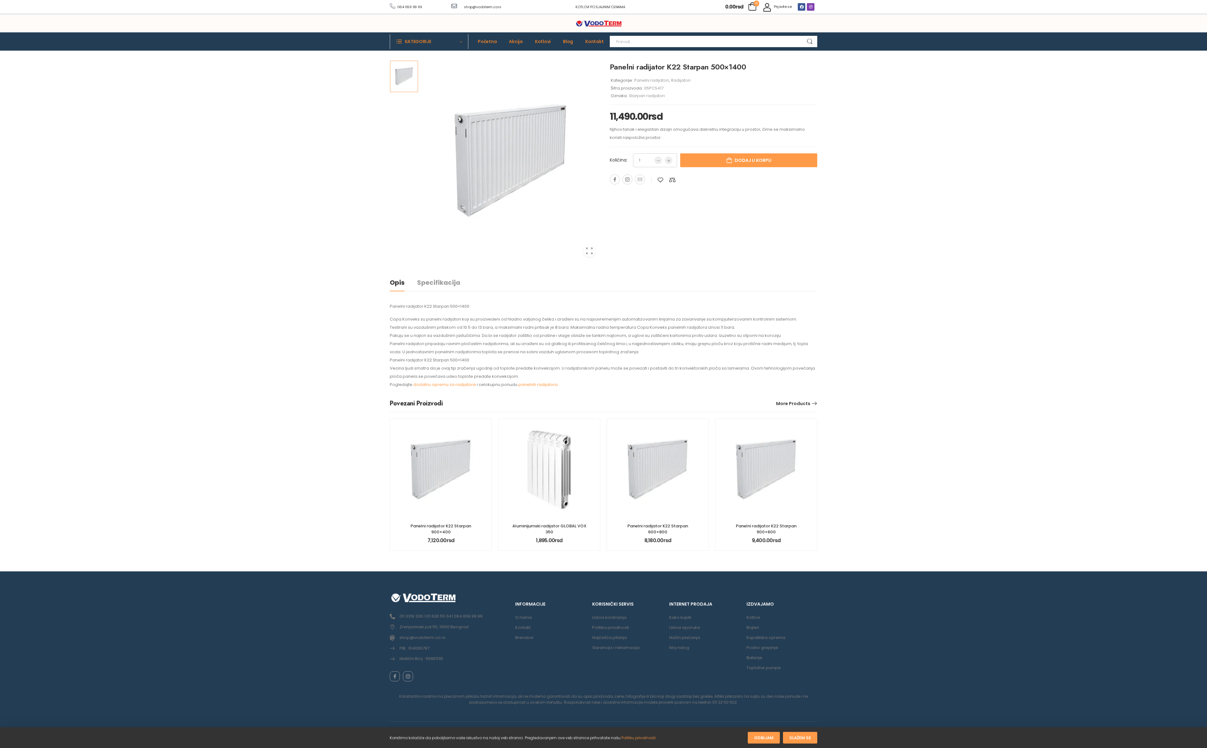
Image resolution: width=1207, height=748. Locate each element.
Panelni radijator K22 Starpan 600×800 (657, 529)
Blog (568, 41)
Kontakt (594, 41)
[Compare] (672, 180)
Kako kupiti (680, 617)
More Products (793, 403)
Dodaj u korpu (753, 160)
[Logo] (598, 23)
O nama (523, 617)
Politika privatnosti (610, 627)
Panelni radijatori (651, 80)
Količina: (618, 160)
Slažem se (800, 738)
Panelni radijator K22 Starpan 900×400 (441, 529)
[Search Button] (809, 41)
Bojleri (753, 627)
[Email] (640, 179)
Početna (487, 41)
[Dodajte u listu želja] (660, 180)
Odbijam (764, 738)
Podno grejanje (762, 648)
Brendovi (524, 638)
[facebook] (395, 676)
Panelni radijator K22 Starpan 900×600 (766, 529)
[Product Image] (510, 161)
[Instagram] (810, 7)
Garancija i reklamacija (616, 648)
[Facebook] (801, 7)
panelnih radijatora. (538, 385)
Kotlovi (543, 41)
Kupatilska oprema (766, 638)
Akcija (516, 41)
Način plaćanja (684, 638)
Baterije (754, 658)
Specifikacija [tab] (438, 282)
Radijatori (681, 80)
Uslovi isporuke (684, 627)
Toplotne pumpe (764, 668)
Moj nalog (679, 648)
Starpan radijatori (647, 96)
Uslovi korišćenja (609, 617)
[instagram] (408, 676)
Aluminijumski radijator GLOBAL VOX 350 (549, 529)
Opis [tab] (397, 282)
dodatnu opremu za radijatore (444, 385)
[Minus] (658, 160)
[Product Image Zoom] (589, 251)
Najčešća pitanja (609, 638)
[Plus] (668, 160)
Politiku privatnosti (638, 737)
